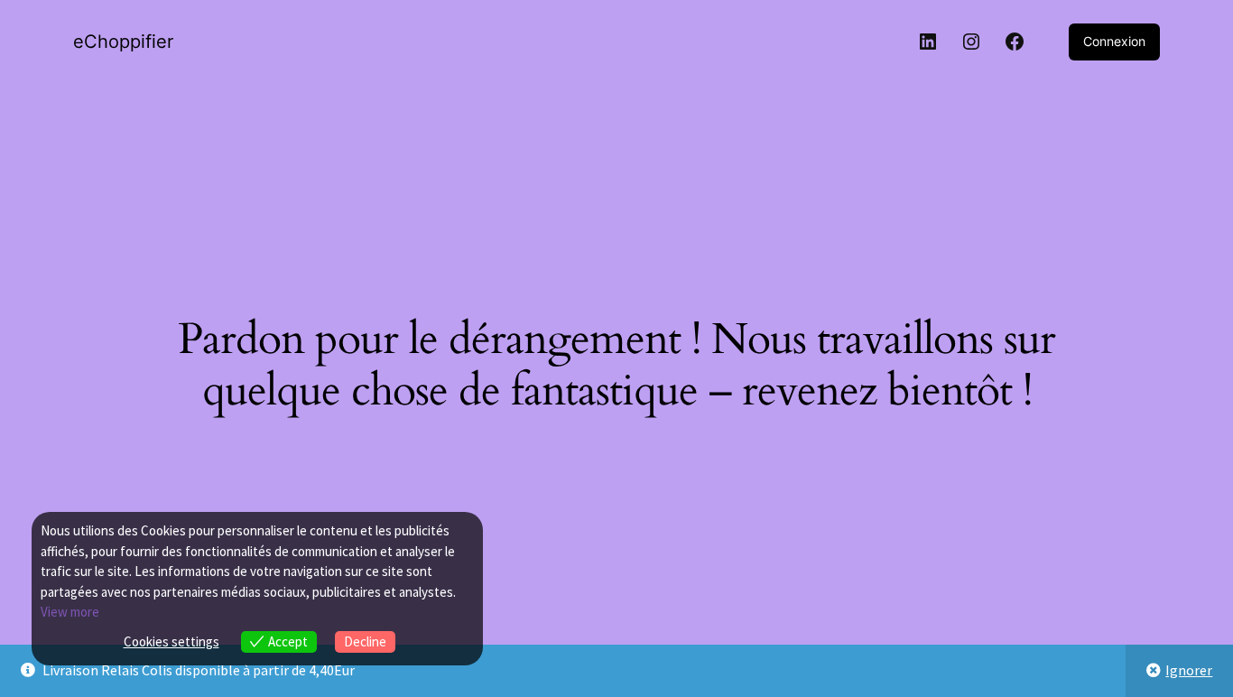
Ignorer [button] (1188, 670)
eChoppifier (123, 41)
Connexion (1114, 41)
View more (70, 611)
